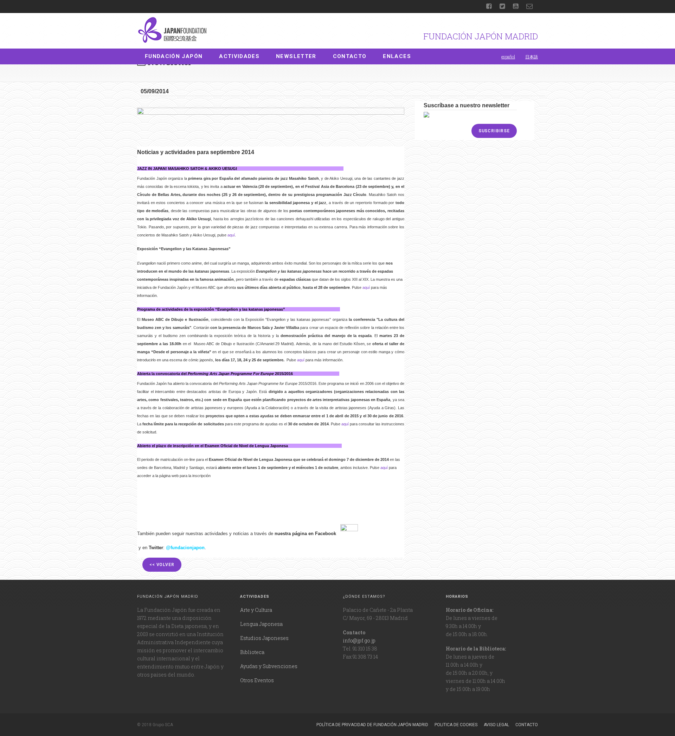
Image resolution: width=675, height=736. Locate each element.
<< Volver (161, 564)
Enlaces (397, 56)
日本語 (531, 56)
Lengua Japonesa (261, 624)
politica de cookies (456, 724)
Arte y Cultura (256, 610)
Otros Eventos (257, 680)
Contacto (350, 56)
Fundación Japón (173, 56)
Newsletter (296, 56)
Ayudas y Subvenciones (268, 666)
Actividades (239, 56)
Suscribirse (494, 130)
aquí (231, 235)
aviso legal (496, 724)
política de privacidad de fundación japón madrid (372, 724)
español (508, 56)
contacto (526, 724)
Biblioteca (252, 652)
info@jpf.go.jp (359, 640)
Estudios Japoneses (264, 638)
